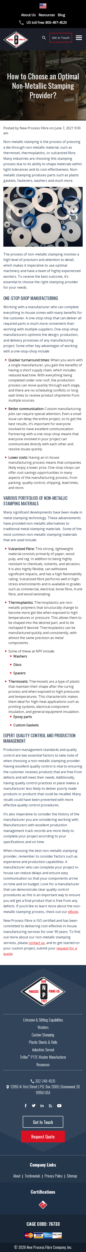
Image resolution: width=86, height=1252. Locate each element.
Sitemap (72, 1176)
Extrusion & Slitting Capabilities (43, 1020)
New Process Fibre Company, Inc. (49, 1247)
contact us (37, 942)
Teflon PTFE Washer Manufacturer (43, 1057)
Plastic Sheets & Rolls (43, 1042)
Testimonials (32, 1176)
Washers (43, 1027)
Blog (61, 15)
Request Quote (43, 1136)
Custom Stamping (43, 1034)
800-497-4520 (56, 22)
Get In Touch (61, 38)
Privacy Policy (53, 1176)
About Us (28, 15)
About (16, 1176)
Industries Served (43, 1049)
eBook (73, 911)
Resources (47, 15)
